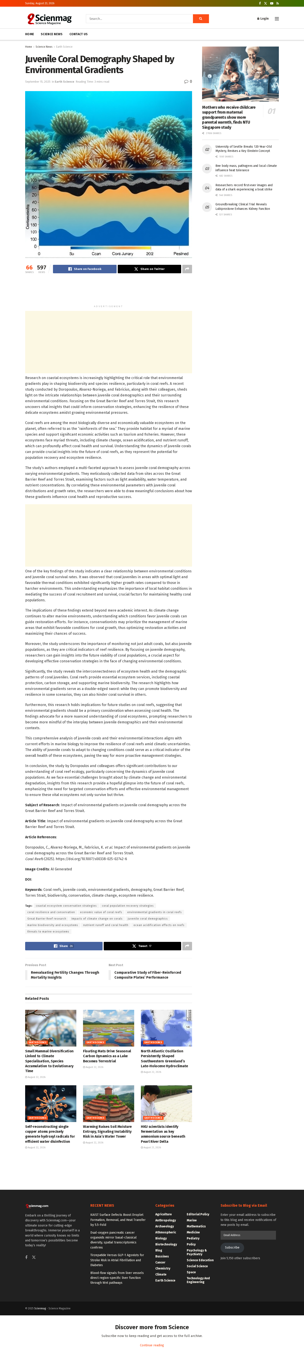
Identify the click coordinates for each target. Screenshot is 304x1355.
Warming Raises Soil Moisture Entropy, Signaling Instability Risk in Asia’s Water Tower (107, 1131)
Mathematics (196, 1226)
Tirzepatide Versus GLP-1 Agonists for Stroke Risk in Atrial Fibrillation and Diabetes (117, 1260)
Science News (44, 46)
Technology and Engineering (198, 1280)
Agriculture (163, 1214)
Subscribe (232, 1247)
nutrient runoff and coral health (105, 925)
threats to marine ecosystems (48, 931)
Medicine (193, 1232)
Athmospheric (165, 1232)
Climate (160, 1274)
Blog (158, 1250)
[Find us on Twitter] (265, 3)
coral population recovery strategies (128, 905)
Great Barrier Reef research (46, 918)
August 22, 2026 (36, 1077)
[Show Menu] (277, 18)
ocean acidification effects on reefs (159, 925)
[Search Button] (201, 18)
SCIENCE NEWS (52, 34)
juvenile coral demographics (148, 918)
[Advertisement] (109, 291)
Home (28, 46)
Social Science (197, 1266)
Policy (191, 1244)
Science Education (200, 1260)
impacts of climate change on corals (97, 918)
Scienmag (40, 1308)
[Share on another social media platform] (187, 269)
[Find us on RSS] (277, 3)
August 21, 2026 (152, 1147)
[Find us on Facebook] (260, 3)
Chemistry (162, 1268)
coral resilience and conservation (51, 912)
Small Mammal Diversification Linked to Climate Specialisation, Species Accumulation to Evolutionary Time (49, 1061)
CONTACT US (78, 34)
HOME (29, 34)
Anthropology (165, 1220)
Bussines (162, 1256)
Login (264, 18)
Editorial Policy (198, 1214)
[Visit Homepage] (49, 19)
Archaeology (164, 1226)
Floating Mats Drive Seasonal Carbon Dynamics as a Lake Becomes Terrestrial (107, 1056)
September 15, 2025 (38, 81)
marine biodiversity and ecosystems (52, 925)
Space (191, 1272)
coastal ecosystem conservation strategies (66, 905)
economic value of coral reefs (101, 912)
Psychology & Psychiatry (197, 1252)
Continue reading (152, 1345)
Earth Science (64, 46)
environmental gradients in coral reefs (154, 912)
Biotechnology (166, 1244)
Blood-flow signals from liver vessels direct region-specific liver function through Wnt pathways (117, 1278)
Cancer (160, 1262)
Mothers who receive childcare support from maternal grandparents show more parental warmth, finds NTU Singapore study (228, 117)
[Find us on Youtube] (271, 3)
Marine (192, 1220)
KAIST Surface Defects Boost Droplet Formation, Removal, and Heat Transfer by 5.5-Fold (118, 1220)
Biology (161, 1238)
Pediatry (193, 1238)
